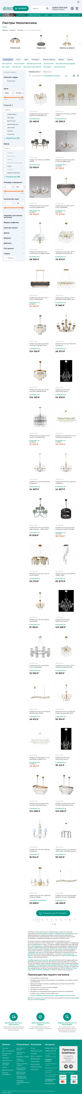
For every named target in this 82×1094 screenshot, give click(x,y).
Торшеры (5, 1058)
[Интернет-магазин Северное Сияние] (7, 8)
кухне (40, 952)
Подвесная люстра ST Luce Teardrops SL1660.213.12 (65, 436)
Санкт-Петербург (50, 1080)
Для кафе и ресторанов (32, 67)
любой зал (48, 949)
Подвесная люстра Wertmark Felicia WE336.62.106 (62, 620)
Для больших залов (34, 63)
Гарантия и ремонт (20, 1053)
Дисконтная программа (21, 1073)
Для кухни (6, 67)
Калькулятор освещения (21, 1068)
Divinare (39, 970)
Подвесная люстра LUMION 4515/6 (65, 114)
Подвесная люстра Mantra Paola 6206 (39, 620)
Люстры (5, 1048)
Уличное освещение (6, 1073)
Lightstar (46, 970)
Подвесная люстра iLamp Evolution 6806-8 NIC (39, 206)
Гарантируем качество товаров (40, 1024)
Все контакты (50, 1083)
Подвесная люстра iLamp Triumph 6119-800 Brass (39, 804)
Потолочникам (36, 1067)
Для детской (48, 63)
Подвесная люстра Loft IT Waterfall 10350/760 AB (65, 252)
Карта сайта (6, 1092)
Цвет (26, 59)
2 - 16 (54, 924)
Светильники (7, 1060)
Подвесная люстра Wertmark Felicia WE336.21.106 (62, 758)
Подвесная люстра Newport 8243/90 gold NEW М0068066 (39, 712)
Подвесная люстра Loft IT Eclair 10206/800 (65, 206)
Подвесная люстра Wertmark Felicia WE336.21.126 (62, 390)
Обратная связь (37, 1051)
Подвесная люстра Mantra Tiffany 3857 (65, 574)
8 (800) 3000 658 (59, 8)
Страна (70, 59)
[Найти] (47, 8)
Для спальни (7, 63)
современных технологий (64, 933)
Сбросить (46, 72)
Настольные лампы (6, 1054)
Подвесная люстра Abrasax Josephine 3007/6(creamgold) (65, 482)
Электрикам (35, 1064)
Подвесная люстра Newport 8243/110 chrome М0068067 (65, 896)
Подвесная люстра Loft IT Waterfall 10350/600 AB (39, 114)
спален (65, 954)
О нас (33, 1048)
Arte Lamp (31, 970)
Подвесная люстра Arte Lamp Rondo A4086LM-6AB (39, 252)
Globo (75, 968)
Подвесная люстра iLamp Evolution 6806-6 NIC (65, 160)
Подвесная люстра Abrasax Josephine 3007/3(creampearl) (39, 850)
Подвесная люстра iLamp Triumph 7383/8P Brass (39, 390)
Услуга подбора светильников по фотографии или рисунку (52, 995)
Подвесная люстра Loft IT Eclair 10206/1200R (39, 298)
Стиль (18, 59)
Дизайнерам (35, 1059)
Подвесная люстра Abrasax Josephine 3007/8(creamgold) (65, 344)
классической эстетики (44, 933)
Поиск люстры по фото (21, 1064)
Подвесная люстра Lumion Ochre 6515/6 (39, 574)
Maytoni (69, 968)
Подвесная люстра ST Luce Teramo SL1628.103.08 (39, 436)
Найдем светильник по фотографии (67, 1024)
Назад (4, 27)
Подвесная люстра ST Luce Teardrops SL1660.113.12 (39, 758)
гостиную (58, 949)
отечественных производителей (48, 965)
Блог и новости (36, 1056)
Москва (48, 1079)
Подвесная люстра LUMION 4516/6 (39, 160)
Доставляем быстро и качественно (13, 1024)
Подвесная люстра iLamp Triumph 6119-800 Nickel (65, 804)
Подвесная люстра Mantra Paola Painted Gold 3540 (65, 712)
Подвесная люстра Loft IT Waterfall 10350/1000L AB (65, 298)
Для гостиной (19, 63)
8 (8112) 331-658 (50, 1051)
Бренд (61, 59)
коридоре (31, 952)
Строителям (35, 1061)
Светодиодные (36, 946)
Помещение (7, 59)
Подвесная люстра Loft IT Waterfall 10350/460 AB (65, 666)
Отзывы (34, 1053)
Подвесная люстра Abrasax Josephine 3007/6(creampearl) (39, 482)
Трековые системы (5, 1063)
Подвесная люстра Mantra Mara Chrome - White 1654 (39, 528)
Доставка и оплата (20, 1049)
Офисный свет (7, 1070)
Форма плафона (49, 59)
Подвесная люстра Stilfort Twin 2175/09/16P (39, 666)
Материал (35, 59)
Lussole (53, 970)
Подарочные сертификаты (21, 1077)
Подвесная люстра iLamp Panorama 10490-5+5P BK (65, 528)
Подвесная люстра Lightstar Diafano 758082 (40, 896)
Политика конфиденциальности (22, 1082)
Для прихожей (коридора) (65, 63)
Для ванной (16, 67)
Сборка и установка (20, 1060)
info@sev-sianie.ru (48, 1060)
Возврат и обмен (22, 1056)
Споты (4, 1067)
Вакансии (34, 1069)
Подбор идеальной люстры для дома (42, 960)
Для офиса (48, 67)
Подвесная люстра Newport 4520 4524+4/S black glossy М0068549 (65, 850)
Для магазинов (59, 67)
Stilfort (63, 968)
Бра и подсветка (8, 1051)
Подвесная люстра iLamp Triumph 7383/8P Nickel (39, 344)
